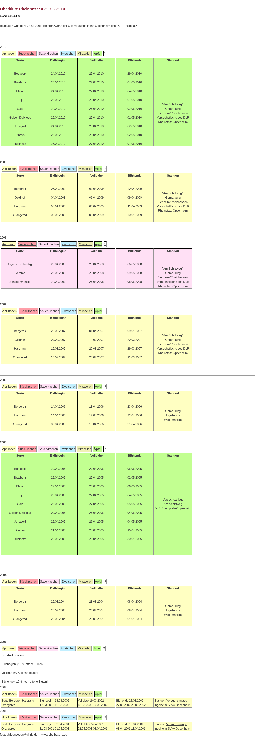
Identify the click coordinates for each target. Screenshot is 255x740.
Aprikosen (8, 53)
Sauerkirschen (48, 53)
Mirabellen (84, 53)
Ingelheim (161, 705)
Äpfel (98, 168)
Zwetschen (68, 53)
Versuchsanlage (176, 700)
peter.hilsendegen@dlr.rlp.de (19, 734)
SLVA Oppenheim (179, 705)
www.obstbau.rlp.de (54, 734)
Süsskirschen (27, 53)
